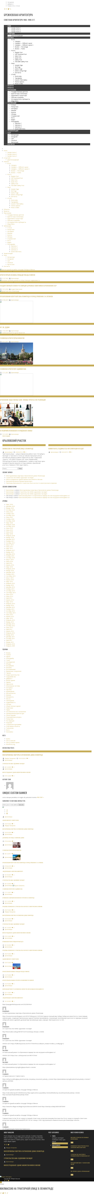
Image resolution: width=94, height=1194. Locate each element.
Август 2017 (10, 545)
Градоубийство (11, 677)
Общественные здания (6, 282)
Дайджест (16, 334)
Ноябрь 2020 (10, 519)
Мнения (2, 324)
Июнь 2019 (9, 530)
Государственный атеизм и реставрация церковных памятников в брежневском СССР (28, 286)
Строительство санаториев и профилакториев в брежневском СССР (80, 1155)
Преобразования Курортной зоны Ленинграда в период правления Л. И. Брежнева (26, 296)
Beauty (8, 653)
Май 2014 (9, 598)
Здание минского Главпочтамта (10, 820)
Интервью (9, 688)
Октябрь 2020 (10, 521)
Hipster (8, 656)
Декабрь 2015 (10, 572)
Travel (8, 660)
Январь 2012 (10, 635)
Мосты (8, 699)
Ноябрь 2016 (10, 556)
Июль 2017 (9, 547)
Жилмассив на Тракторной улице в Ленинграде (17, 448)
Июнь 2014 (9, 596)
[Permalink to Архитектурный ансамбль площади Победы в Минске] (4, 1085)
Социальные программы (13, 724)
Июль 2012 (9, 627)
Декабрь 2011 (10, 637)
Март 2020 (9, 523)
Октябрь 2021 (10, 515)
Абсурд (50, 445)
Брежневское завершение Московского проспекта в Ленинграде (18, 898)
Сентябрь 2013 (11, 613)
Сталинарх (5, 1074)
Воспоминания (10, 669)
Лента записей (10, 741)
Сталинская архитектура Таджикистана (13, 369)
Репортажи (9, 719)
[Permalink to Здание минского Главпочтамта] (4, 1071)
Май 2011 (9, 640)
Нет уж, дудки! (5, 327)
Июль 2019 (9, 528)
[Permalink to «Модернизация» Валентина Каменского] (4, 1124)
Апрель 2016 (10, 565)
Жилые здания (10, 680)
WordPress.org (10, 744)
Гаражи (8, 673)
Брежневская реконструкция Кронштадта (19, 481)
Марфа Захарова (10, 758)
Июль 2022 (9, 512)
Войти (8, 739)
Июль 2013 (9, 615)
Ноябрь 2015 (10, 574)
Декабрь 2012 (10, 624)
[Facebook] (5, 9)
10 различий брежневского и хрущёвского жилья (16, 431)
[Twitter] (8, 9)
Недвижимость (4, 427)
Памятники (16, 271)
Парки (8, 710)
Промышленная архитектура (15, 713)
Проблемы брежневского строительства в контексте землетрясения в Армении (31, 483)
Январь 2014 (10, 605)
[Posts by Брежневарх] (9, 785)
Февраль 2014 (10, 603)
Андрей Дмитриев (16, 289)
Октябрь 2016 (10, 558)
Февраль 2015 (10, 583)
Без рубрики (10, 666)
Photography (10, 658)
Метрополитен (11, 693)
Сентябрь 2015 (11, 576)
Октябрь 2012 (10, 626)
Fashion (8, 655)
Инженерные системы (13, 686)
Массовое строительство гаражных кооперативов (80, 1138)
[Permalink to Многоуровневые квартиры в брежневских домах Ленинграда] (4, 1008)
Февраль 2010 (10, 644)
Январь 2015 (10, 585)
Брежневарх (15, 278)
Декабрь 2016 (10, 554)
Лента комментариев (12, 742)
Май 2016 (9, 563)
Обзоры (2, 365)
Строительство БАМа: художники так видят (20, 477)
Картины (9, 689)
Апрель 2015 (10, 580)
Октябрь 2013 (10, 611)
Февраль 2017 (10, 550)
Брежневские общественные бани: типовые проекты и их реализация (23, 400)
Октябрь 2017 (10, 543)
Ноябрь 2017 (10, 541)
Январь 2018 (10, 537)
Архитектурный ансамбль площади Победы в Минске (17, 275)
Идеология (9, 684)
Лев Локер (5, 1050)
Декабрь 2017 (10, 539)
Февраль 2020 (10, 525)
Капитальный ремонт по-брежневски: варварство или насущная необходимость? (44, 495)
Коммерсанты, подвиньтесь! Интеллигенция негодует (66, 448)
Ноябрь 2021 (10, 513)
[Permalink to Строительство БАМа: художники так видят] (4, 1024)
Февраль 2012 (10, 633)
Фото (8, 730)
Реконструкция (11, 715)
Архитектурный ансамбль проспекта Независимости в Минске (18, 980)
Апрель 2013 (10, 616)
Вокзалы (9, 667)
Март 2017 (9, 548)
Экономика (17, 282)
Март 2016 (9, 567)
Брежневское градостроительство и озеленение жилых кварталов (80, 1146)
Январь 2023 (10, 508)
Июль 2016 (9, 561)
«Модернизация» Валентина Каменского (12, 871)
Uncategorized (10, 662)
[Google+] (7, 9)
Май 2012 (9, 629)
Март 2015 (9, 581)
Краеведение (10, 691)
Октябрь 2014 (10, 591)
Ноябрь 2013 (10, 609)
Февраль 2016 (10, 569)
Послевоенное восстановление (16, 711)
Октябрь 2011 (10, 638)
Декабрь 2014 (10, 587)
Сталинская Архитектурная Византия (12, 338)
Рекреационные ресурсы (7, 293)
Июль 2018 (9, 532)
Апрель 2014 (10, 600)
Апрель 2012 (10, 631)
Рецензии (9, 723)
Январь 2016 (10, 570)
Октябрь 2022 (10, 510)
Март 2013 (9, 618)
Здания (17, 445)
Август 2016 (10, 559)
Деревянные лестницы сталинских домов (13, 837)
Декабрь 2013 (10, 607)
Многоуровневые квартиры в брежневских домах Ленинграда (25, 476)
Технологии (9, 728)
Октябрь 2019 (10, 526)
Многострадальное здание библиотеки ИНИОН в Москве (24, 479)
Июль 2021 (9, 517)
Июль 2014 (9, 594)
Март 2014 (9, 602)
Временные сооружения (13, 671)
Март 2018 (9, 534)
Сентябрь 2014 (11, 592)
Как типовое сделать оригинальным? (80, 1171)
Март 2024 (9, 504)
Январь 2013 (10, 622)
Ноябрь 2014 (10, 589)
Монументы (10, 697)
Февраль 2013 (10, 620)
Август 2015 (10, 578)
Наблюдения (10, 700)
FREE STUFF (40, 797)
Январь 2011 (10, 642)
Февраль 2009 (10, 646)
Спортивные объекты (13, 726)
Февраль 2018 (10, 536)
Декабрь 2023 (10, 506)
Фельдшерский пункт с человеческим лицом (80, 1163)
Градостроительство (6, 271)
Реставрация (10, 721)
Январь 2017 (10, 552)
